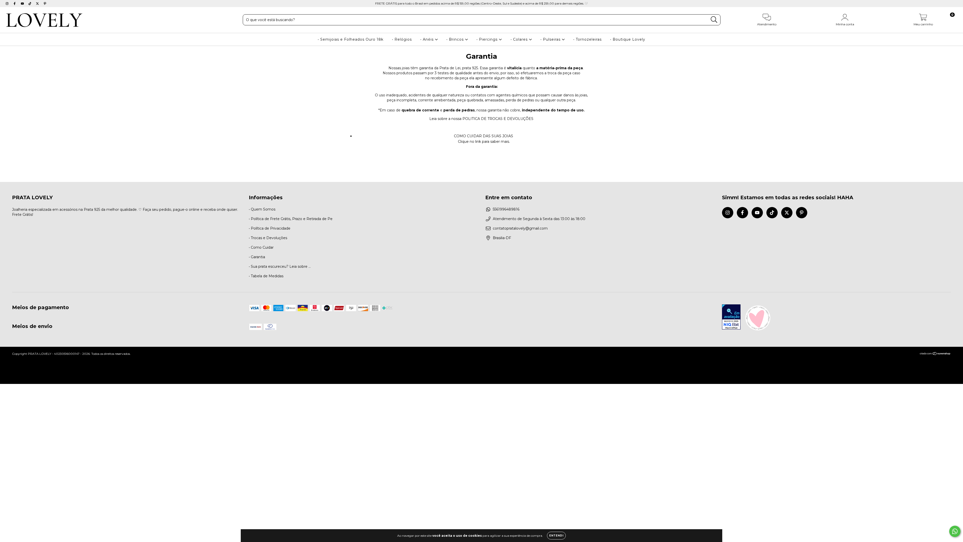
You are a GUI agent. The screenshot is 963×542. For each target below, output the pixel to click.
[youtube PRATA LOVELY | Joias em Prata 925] (23, 3)
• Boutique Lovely (627, 39)
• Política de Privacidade (269, 228)
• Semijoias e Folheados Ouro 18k (350, 39)
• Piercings (487, 39)
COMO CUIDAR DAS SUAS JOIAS (484, 136)
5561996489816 (506, 209)
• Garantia (257, 257)
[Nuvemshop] (935, 354)
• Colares (520, 39)
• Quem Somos (262, 209)
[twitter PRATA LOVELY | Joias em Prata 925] (38, 3)
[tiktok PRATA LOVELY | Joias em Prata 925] (30, 3)
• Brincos (455, 39)
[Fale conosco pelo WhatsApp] (954, 531)
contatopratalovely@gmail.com (520, 228)
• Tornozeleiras (587, 39)
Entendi (556, 535)
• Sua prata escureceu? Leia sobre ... (280, 266)
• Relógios (402, 39)
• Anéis (427, 39)
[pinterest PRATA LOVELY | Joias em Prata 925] (45, 3)
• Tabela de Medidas (266, 276)
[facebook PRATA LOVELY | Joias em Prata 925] (15, 3)
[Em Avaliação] (731, 317)
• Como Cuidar (261, 247)
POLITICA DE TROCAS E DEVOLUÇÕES (497, 118)
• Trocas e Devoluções (268, 238)
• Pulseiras (551, 39)
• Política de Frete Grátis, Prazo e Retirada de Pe (291, 219)
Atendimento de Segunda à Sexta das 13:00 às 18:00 (539, 219)
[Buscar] (714, 20)
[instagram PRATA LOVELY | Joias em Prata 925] (7, 3)
